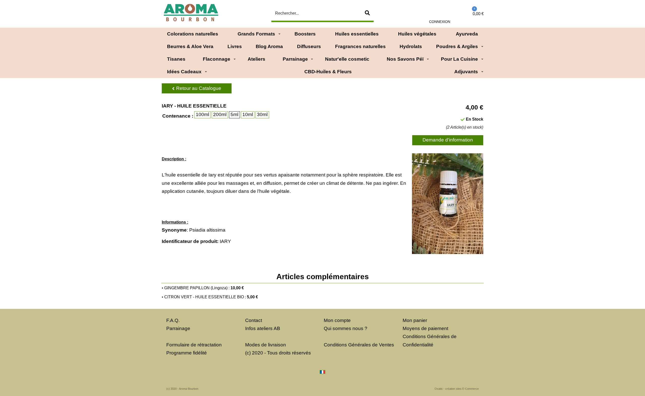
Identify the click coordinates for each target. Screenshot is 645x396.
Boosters (305, 34)
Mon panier (415, 320)
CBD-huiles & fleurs (328, 71)
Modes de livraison (265, 344)
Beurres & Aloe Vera (190, 46)
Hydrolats (411, 46)
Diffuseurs (309, 46)
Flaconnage (216, 59)
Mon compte (337, 320)
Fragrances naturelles (360, 46)
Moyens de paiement (425, 328)
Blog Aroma (269, 46)
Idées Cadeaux (184, 71)
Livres (235, 46)
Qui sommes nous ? (345, 328)
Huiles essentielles (357, 34)
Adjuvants (466, 71)
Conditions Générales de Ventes (359, 344)
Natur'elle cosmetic (347, 59)
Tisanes (176, 59)
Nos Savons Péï (405, 59)
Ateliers (256, 59)
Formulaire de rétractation (194, 344)
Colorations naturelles (192, 34)
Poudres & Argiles (457, 46)
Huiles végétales (417, 34)
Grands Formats (256, 34)
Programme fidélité (186, 352)
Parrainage (295, 59)
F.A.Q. (173, 320)
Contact (253, 320)
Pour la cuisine (459, 59)
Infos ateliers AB (262, 328)
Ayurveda (467, 34)
